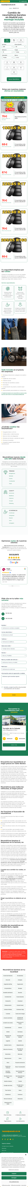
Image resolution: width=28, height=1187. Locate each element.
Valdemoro (8, 1094)
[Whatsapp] (13, 1139)
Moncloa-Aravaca (8, 1049)
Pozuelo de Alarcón (20, 1062)
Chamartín (8, 1001)
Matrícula (4, 666)
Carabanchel (8, 996)
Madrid (20, 1041)
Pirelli (10, 483)
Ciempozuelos (7, 1005)
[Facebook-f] (2, 1139)
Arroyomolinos (7, 988)
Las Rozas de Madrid (20, 1036)
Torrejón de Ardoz (8, 1085)
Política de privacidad (16, 1185)
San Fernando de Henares (20, 1072)
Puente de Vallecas (7, 1067)
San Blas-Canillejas (8, 1072)
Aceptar (14, 1173)
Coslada (8, 1013)
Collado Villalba (8, 1009)
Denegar (14, 1178)
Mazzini (11, 518)
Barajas (20, 988)
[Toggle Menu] (25, 4)
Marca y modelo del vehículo (9, 659)
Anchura (4, 44)
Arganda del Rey (8, 984)
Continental (12, 481)
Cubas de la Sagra (20, 1013)
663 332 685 (9, 618)
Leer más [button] (4, 582)
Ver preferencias (14, 1182)
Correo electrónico (7, 632)
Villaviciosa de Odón (7, 1103)
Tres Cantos (8, 1090)
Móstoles (20, 1054)
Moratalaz (7, 1054)
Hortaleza (20, 1031)
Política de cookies (6, 1185)
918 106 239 (9, 613)
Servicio (4, 653)
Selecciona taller (6, 646)
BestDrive (11, 495)
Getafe (20, 1027)
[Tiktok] (7, 1139)
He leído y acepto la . (15, 687)
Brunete (20, 992)
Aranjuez (20, 980)
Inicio (10, 8)
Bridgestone (12, 473)
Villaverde (20, 1098)
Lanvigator (11, 523)
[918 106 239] (2, 613)
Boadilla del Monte (7, 992)
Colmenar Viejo (20, 1009)
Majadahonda (20, 1045)
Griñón (8, 1031)
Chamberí (20, 1001)
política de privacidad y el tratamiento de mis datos (15, 687)
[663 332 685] (2, 618)
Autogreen (11, 515)
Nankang (11, 503)
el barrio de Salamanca (20, 1018)
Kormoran (11, 493)
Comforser (11, 513)
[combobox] (20, 57)
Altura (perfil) (18, 44)
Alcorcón (8, 980)
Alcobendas (20, 975)
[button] (26, 1154)
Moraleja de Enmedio (20, 1049)
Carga (16, 49)
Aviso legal (23, 1185)
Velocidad (4, 55)
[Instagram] (5, 1139)
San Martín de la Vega (8, 1076)
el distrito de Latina (8, 1022)
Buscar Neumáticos (14, 79)
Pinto (8, 1062)
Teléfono (4, 639)
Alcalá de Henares (7, 975)
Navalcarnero (8, 1058)
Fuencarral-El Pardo (20, 1023)
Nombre (4, 625)
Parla (20, 1058)
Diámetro (4, 49)
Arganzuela (20, 984)
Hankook (11, 498)
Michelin (11, 476)
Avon (10, 520)
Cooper (11, 501)
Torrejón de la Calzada (11, 728)
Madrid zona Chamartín (7, 1152)
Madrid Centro (7, 1045)
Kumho (11, 478)
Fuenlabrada (8, 1027)
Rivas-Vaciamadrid (20, 1066)
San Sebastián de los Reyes (20, 1076)
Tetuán (20, 1081)
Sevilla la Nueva (8, 1081)
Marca (16, 55)
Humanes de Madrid (8, 1036)
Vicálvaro (20, 1094)
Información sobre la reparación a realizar (13, 673)
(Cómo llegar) (6, 734)
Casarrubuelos (20, 996)
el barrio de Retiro (8, 1018)
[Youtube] (10, 1139)
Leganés (8, 1041)
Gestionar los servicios (14, 1169)
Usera (20, 1090)
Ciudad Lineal (20, 1005)
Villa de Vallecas (8, 1098)
